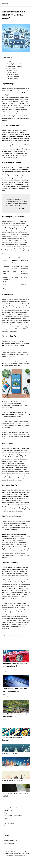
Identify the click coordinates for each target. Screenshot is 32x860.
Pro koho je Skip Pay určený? (14, 66)
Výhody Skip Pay (11, 68)
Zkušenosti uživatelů (12, 78)
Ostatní (28, 641)
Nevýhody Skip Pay (12, 70)
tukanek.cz (5, 3)
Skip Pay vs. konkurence (13, 76)
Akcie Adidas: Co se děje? (10, 753)
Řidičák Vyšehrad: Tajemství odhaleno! (14, 780)
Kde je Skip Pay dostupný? (14, 64)
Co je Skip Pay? (11, 59)
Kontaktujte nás (17, 635)
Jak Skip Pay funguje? (12, 62)
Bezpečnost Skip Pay (12, 74)
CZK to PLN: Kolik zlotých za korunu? (14, 767)
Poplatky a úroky (11, 72)
